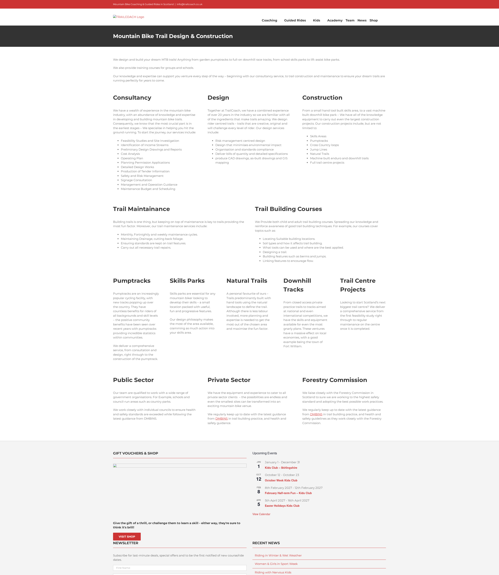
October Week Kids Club (281, 480)
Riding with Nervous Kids (273, 572)
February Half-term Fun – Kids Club (288, 493)
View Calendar (261, 514)
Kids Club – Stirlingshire (281, 468)
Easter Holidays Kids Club (282, 506)
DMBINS (221, 418)
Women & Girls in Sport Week (276, 564)
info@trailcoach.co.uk (189, 4)
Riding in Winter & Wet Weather (278, 555)
